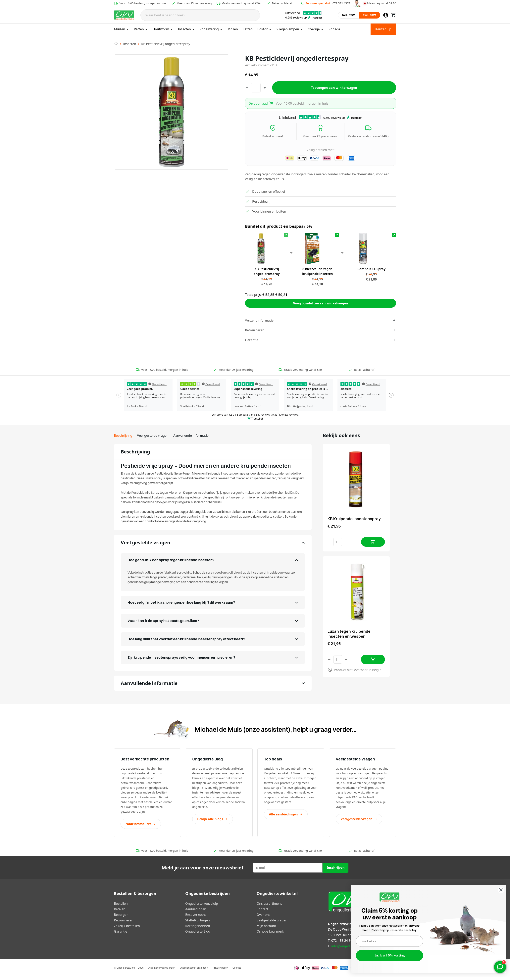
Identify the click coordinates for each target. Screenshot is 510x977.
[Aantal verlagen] (329, 542)
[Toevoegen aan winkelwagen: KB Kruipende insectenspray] (373, 542)
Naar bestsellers (138, 824)
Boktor (262, 29)
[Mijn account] (385, 15)
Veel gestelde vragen (153, 435)
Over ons (263, 914)
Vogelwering (209, 29)
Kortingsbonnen (197, 926)
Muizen (119, 29)
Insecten (184, 29)
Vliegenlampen (288, 29)
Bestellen (121, 903)
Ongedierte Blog (197, 931)
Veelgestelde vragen (357, 819)
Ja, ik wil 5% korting (389, 955)
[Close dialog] (500, 889)
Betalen (119, 909)
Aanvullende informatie (191, 435)
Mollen (233, 29)
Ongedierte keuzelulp (201, 903)
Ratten (139, 29)
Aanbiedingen (195, 909)
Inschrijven (336, 867)
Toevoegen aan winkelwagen (334, 87)
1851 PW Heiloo (339, 935)
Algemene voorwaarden (161, 967)
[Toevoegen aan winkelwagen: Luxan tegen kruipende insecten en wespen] (373, 659)
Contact (262, 909)
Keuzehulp (383, 29)
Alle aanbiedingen (283, 814)
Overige (314, 29)
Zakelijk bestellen (127, 926)
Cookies (236, 967)
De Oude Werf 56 (341, 929)
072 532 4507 (341, 3)
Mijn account (266, 926)
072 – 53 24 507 (342, 940)
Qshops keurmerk (270, 931)
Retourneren (123, 920)
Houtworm (161, 29)
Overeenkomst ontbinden (194, 967)
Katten (248, 29)
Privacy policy (220, 967)
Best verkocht (195, 914)
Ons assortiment (269, 903)
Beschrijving (123, 435)
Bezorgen (121, 914)
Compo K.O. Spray (371, 269)
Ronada (334, 29)
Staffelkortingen (197, 920)
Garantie (120, 931)
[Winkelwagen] (393, 15)
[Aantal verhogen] (346, 542)
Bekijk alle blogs (210, 819)
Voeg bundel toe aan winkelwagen (320, 303)
